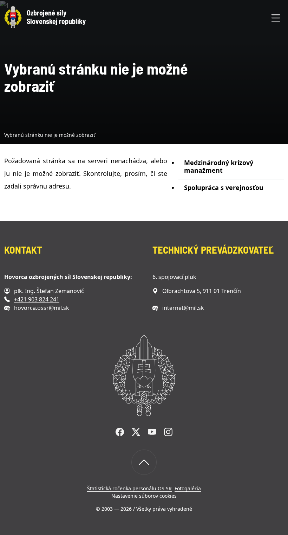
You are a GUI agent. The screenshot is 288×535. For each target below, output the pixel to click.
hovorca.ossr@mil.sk (41, 308)
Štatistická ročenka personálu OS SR (129, 488)
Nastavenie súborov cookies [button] (144, 495)
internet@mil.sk (183, 308)
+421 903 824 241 (36, 299)
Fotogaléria (188, 488)
